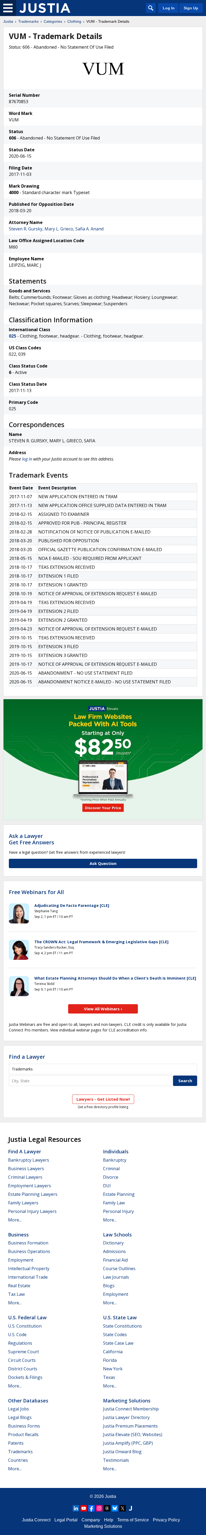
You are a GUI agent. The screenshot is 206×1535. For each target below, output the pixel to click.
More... (14, 1220)
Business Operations (29, 1251)
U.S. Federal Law (27, 1317)
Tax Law (16, 1294)
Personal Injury (118, 1211)
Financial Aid (115, 1260)
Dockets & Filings (25, 1377)
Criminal (111, 1168)
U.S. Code (17, 1334)
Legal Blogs (20, 1417)
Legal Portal (66, 1520)
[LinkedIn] (76, 1508)
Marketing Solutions (126, 1400)
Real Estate (19, 1286)
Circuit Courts (22, 1360)
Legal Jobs (18, 1409)
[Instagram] (99, 1508)
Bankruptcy (114, 1160)
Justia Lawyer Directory (126, 1417)
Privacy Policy (166, 1520)
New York (113, 1369)
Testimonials (116, 1460)
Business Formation (28, 1243)
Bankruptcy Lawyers (28, 1160)
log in (27, 459)
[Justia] (44, 8)
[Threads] (107, 1508)
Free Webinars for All (36, 892)
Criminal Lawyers (25, 1177)
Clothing (74, 21)
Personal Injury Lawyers (32, 1211)
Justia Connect (36, 1520)
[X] (122, 1508)
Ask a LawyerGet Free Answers (31, 839)
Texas (109, 1377)
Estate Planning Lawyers (32, 1194)
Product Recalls (23, 1434)
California (113, 1352)
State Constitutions (122, 1326)
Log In (169, 8)
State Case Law (118, 1343)
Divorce (110, 1177)
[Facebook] (91, 1508)
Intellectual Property (28, 1268)
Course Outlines (119, 1268)
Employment (20, 1260)
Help (108, 1520)
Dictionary (113, 1243)
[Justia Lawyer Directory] (130, 1508)
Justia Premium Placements (130, 1426)
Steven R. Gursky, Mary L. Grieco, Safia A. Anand (56, 229)
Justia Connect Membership (131, 1409)
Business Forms (24, 1426)
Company (91, 1520)
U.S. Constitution (25, 1326)
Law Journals (116, 1277)
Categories (53, 21)
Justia (8, 21)
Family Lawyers (23, 1203)
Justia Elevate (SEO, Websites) (132, 1434)
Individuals (115, 1151)
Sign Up (191, 8)
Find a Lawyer (27, 1056)
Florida (110, 1360)
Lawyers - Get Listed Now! (103, 1099)
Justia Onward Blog (122, 1452)
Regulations (20, 1343)
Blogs (109, 1286)
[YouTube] (83, 1508)
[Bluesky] (115, 1508)
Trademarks (28, 21)
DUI (107, 1186)
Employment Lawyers (29, 1186)
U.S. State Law (120, 1317)
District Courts (22, 1369)
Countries (18, 1460)
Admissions (114, 1251)
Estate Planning (119, 1194)
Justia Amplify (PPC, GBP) (128, 1443)
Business (18, 1234)
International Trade (28, 1277)
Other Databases (28, 1400)
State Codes (115, 1334)
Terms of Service (133, 1520)
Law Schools (117, 1234)
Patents (16, 1443)
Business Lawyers (26, 1168)
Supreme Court (23, 1352)
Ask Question (103, 863)
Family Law (114, 1203)
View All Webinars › (103, 1008)
